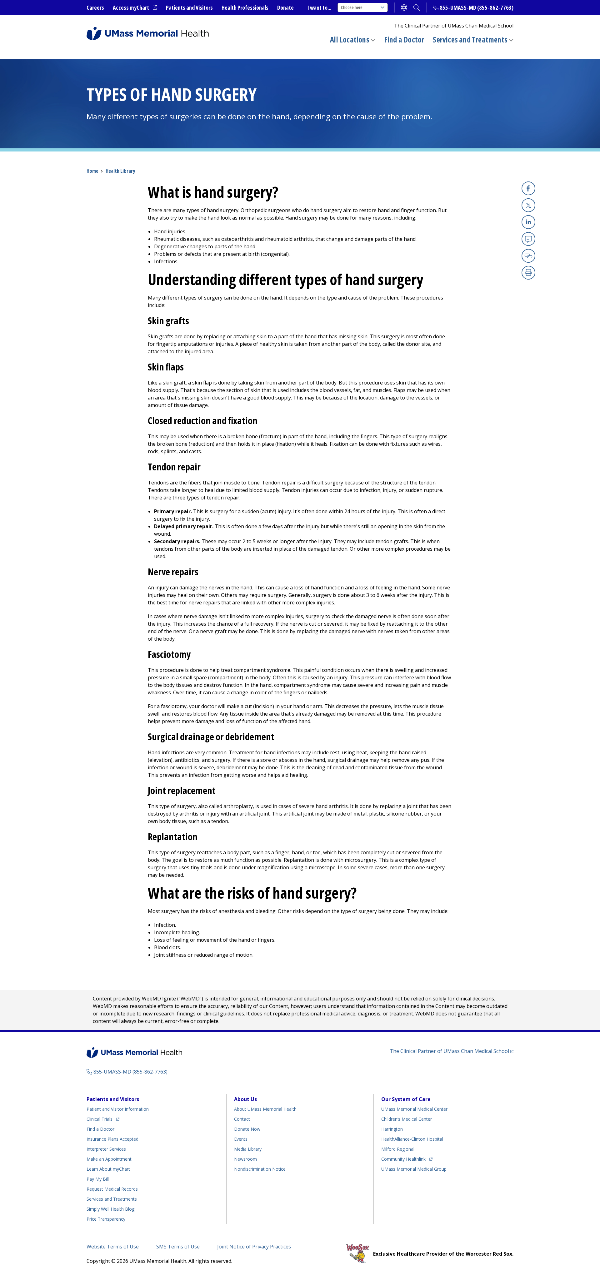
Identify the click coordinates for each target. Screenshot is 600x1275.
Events (241, 1139)
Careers (95, 7)
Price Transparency (106, 1219)
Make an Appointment (109, 1159)
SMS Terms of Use (178, 1246)
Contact (242, 1119)
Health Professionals (245, 7)
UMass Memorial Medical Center (414, 1109)
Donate (285, 7)
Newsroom (245, 1159)
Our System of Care (406, 1099)
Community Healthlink (403, 1159)
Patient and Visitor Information (118, 1109)
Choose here (351, 7)
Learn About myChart (108, 1169)
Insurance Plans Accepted (112, 1139)
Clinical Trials (103, 1119)
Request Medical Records (112, 1189)
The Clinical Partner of (451, 1050)
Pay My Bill (98, 1179)
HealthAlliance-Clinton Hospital (412, 1139)
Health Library (120, 170)
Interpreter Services (106, 1149)
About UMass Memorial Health (265, 1109)
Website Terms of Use (113, 1246)
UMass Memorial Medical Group (414, 1169)
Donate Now (247, 1129)
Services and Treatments (470, 39)
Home (92, 170)
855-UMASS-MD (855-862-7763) (476, 7)
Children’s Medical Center (406, 1119)
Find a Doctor (404, 39)
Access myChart (135, 8)
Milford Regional (397, 1149)
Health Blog (110, 1209)
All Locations (349, 39)
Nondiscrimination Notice (260, 1169)
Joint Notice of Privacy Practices (254, 1246)
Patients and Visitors (189, 7)
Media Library (248, 1149)
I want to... (319, 7)
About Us (245, 1099)
